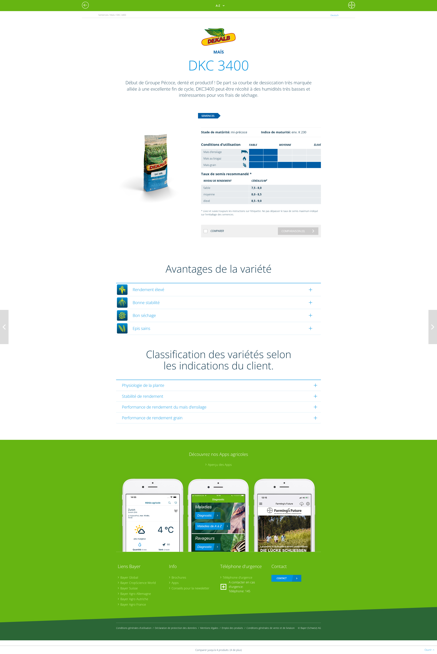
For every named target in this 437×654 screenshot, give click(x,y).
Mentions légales (209, 628)
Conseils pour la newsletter (190, 588)
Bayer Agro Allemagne (135, 594)
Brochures (179, 577)
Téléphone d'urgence (237, 577)
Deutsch (334, 15)
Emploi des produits (232, 628)
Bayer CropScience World (138, 583)
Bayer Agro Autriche (134, 599)
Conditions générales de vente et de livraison (270, 628)
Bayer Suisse (129, 588)
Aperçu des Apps (220, 465)
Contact (281, 578)
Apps (175, 583)
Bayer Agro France (133, 604)
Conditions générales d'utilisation (133, 628)
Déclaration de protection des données (176, 628)
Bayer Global (129, 577)
